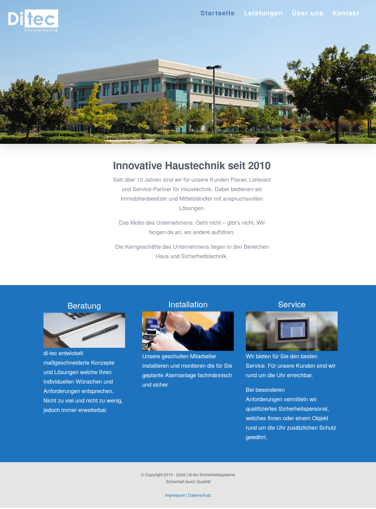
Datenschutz (199, 495)
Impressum (175, 495)
